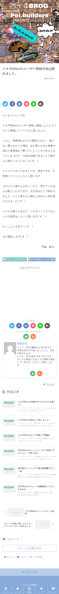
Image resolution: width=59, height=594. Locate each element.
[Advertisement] (29, 88)
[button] (53, 384)
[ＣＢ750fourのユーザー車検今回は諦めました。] (19, 104)
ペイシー (22, 343)
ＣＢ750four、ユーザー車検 (43, 259)
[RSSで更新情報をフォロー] (33, 336)
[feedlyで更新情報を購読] (26, 336)
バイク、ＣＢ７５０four (15, 259)
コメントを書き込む (29, 548)
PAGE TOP (30, 572)
